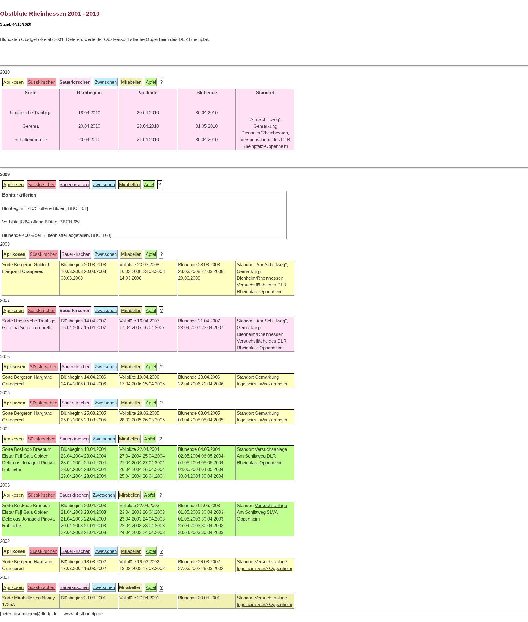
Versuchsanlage (271, 449)
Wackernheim (273, 420)
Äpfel (151, 82)
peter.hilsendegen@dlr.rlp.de (29, 613)
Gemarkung (267, 413)
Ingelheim (247, 568)
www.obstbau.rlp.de (83, 613)
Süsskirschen (41, 82)
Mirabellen (131, 82)
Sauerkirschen (74, 184)
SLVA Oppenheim (274, 568)
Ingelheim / (247, 420)
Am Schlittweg (251, 456)
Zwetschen (106, 82)
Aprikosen (13, 82)
